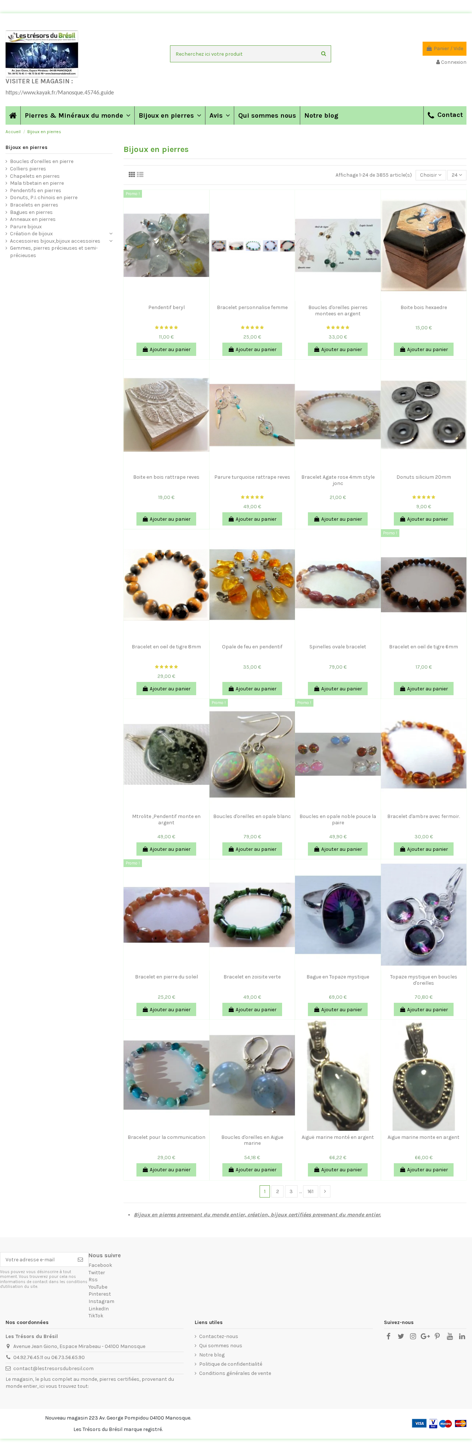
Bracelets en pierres (34, 205)
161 (310, 1191)
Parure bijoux (26, 226)
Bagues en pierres (31, 212)
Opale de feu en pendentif (252, 647)
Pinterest (99, 1294)
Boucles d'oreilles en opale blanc (252, 816)
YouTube (97, 1287)
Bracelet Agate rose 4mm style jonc (338, 480)
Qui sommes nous (220, 1345)
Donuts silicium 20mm (423, 477)
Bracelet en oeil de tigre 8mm (166, 647)
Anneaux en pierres (33, 219)
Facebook (100, 1265)
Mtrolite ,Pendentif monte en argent (166, 819)
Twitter (96, 1272)
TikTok (95, 1316)
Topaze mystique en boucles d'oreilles (423, 980)
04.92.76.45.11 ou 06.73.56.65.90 (49, 1357)
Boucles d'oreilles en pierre (41, 161)
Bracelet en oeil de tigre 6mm (423, 647)
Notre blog (212, 1355)
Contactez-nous (218, 1336)
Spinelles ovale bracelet (337, 647)
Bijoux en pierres (27, 147)
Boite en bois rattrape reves (166, 477)
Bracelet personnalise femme (252, 307)
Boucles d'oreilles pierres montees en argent (338, 310)
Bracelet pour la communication (166, 1137)
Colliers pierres (28, 169)
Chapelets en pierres (35, 176)
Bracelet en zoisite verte (252, 977)
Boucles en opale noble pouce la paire (337, 819)
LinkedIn (98, 1309)
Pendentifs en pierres (35, 190)
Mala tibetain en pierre (37, 183)
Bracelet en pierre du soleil (166, 977)
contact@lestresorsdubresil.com (53, 1368)
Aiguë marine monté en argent (338, 1137)
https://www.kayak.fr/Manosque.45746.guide (60, 93)
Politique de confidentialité (230, 1364)
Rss (93, 1279)
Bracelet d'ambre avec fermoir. (423, 816)
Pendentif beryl (166, 307)
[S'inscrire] (80, 1259)
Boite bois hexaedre (423, 307)
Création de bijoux (31, 234)
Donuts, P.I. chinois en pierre (43, 197)
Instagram (101, 1301)
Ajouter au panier (170, 349)
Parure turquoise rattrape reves (252, 477)
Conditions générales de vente (235, 1373)
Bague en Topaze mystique (337, 977)
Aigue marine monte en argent (423, 1137)
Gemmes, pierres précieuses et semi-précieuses (54, 252)
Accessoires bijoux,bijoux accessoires (55, 241)
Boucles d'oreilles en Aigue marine (252, 1140)
